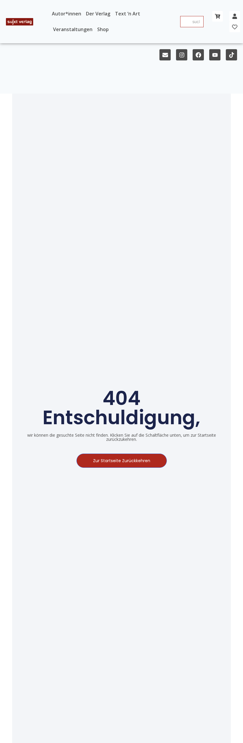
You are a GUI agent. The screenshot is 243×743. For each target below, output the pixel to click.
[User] (234, 16)
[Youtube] (214, 54)
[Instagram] (181, 54)
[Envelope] (165, 54)
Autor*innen (66, 13)
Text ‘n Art (127, 13)
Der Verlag (98, 13)
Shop (103, 29)
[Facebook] (198, 54)
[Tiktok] (231, 54)
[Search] (185, 21)
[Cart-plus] (217, 16)
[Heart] (234, 27)
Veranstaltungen (72, 29)
